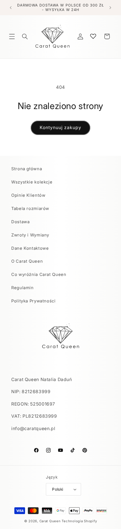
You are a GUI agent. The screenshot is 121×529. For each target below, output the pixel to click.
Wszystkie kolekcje (31, 182)
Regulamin (22, 287)
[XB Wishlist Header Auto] (93, 36)
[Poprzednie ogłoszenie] (11, 7)
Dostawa (20, 221)
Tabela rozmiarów (30, 208)
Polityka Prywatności (33, 301)
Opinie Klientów (28, 195)
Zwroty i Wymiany (30, 235)
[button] (11, 36)
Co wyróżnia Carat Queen (38, 274)
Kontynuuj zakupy (61, 127)
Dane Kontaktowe (30, 248)
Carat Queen (50, 521)
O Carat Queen (27, 261)
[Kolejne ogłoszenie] (110, 7)
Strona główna (26, 168)
